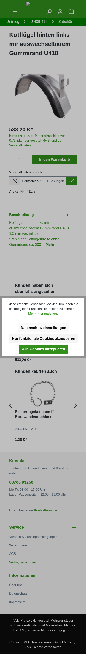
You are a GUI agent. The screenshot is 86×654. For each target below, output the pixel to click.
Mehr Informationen (42, 313)
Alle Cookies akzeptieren (43, 349)
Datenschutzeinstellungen (43, 328)
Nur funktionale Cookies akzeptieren (43, 338)
